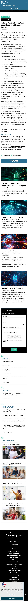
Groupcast (6, 36)
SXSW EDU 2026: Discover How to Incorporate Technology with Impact (12, 443)
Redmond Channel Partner (14, 570)
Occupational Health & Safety (14, 564)
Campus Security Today (14, 551)
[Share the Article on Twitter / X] (8, 17)
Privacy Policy (14, 332)
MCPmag (14, 560)
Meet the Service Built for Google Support (13, 421)
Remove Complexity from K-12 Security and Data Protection (14, 410)
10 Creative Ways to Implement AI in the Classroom (13, 416)
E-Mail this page (6, 155)
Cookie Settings (12, 594)
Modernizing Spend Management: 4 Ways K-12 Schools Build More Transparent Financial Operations (14, 426)
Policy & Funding (7, 374)
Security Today (14, 573)
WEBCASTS (7, 390)
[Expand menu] (26, 2)
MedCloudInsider (14, 562)
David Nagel (4, 29)
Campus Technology (14, 553)
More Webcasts (6, 399)
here (5, 131)
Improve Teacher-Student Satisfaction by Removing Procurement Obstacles (13, 504)
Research (5, 378)
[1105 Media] (14, 541)
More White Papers (7, 432)
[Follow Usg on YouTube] (17, 8)
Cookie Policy (19, 591)
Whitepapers (8, 407)
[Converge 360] (14, 535)
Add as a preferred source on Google (9, 5)
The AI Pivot (14, 581)
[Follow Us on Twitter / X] (15, 8)
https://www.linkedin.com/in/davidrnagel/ (11, 149)
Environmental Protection (14, 555)
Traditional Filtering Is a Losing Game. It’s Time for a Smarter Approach (13, 394)
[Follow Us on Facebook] (13, 8)
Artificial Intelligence (8, 361)
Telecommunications (6, 19)
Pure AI (14, 566)
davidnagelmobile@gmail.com (18, 146)
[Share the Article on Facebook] (2, 17)
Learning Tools (6, 370)
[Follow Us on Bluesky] (11, 8)
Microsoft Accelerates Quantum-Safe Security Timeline (11, 253)
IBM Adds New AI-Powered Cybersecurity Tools (12, 289)
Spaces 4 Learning (14, 575)
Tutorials (13, 11)
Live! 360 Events (14, 557)
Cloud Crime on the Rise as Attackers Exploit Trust (12, 218)
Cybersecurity (6, 366)
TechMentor (14, 577)
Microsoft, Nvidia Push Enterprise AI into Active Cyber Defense (14, 185)
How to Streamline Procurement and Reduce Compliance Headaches (14, 464)
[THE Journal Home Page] (7, 2)
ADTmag (14, 546)
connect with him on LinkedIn (14, 147)
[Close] (21, 583)
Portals (6, 358)
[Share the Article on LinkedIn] (5, 17)
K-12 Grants (19, 11)
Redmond (14, 568)
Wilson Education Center (17, 103)
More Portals (6, 382)
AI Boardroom (14, 544)
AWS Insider (14, 549)
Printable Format (17, 155)
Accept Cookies (12, 598)
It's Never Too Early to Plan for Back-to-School (12, 484)
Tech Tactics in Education (14, 579)
